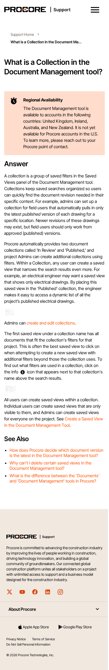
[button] (95, 9)
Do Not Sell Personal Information (28, 644)
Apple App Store (36, 627)
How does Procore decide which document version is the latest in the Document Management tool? (56, 452)
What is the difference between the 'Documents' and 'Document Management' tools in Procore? (54, 478)
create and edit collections (51, 323)
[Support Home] (53, 9)
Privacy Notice (16, 639)
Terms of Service (43, 639)
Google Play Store (77, 627)
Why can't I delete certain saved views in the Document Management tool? (51, 465)
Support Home (22, 34)
